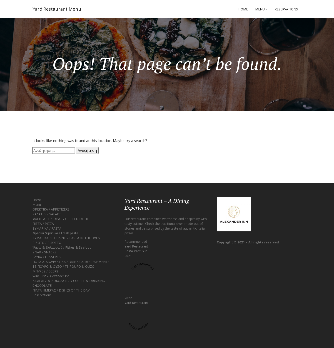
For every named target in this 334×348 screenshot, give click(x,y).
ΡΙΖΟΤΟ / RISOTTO (46, 242)
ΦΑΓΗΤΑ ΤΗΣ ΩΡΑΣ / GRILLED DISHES (61, 219)
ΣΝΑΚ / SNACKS (44, 252)
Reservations (286, 9)
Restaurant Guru (137, 251)
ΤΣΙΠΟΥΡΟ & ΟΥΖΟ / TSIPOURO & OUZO (63, 266)
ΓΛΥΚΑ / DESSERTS (46, 257)
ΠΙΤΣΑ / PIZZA (43, 223)
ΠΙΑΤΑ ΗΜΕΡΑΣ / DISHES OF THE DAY (61, 290)
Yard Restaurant (136, 246)
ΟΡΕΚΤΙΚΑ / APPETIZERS (51, 209)
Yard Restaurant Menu (56, 9)
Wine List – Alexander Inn (51, 276)
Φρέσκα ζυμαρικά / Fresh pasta (55, 233)
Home (243, 9)
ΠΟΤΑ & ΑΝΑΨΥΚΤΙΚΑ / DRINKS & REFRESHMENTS (71, 262)
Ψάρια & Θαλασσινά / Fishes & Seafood (61, 247)
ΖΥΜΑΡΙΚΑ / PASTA (46, 228)
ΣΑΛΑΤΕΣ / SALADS (46, 214)
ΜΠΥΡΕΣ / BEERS (45, 271)
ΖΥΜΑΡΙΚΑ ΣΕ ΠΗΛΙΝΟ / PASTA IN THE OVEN (66, 238)
